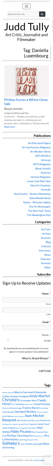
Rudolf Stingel (23, 440)
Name (46, 293)
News (47, 254)
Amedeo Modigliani (19, 396)
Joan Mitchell (40, 420)
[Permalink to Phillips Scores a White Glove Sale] (26, 96)
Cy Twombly (17, 404)
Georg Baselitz (8, 412)
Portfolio (46, 189)
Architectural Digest (39, 143)
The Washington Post (39, 215)
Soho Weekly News (40, 198)
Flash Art (46, 172)
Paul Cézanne (37, 432)
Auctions (46, 237)
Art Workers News (40, 151)
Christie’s (10, 399)
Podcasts (46, 258)
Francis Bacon (30, 407)
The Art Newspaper (40, 206)
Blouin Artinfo (43, 168)
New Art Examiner (40, 185)
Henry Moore (19, 416)
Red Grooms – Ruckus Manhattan (32, 193)
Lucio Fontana (8, 428)
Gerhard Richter (25, 411)
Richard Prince (38, 436)
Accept (47, 340)
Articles (46, 233)
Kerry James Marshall (16, 424)
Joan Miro (31, 420)
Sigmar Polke (33, 440)
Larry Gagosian (30, 424)
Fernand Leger (16, 408)
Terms (46, 334)
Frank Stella (44, 408)
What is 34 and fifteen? (36, 358)
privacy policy (39, 460)
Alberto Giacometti (24, 392)
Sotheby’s (11, 443)
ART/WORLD (43, 155)
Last (48, 314)
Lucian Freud (43, 424)
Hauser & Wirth (42, 412)
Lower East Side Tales (39, 181)
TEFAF (22, 444)
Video (47, 267)
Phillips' (12, 435)
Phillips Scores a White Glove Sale (26, 102)
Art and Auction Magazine (36, 147)
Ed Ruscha (5, 408)
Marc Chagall (20, 428)
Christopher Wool (28, 400)
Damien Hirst (29, 404)
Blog (48, 242)
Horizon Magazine (41, 176)
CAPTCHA (45, 371)
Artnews (46, 160)
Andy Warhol (40, 396)
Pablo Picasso (21, 431)
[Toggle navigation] (27, 6)
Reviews (46, 263)
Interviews (45, 250)
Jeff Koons (22, 420)
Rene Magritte (25, 435)
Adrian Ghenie (7, 392)
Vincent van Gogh (33, 443)
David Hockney (42, 404)
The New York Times (39, 210)
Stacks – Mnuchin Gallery (37, 202)
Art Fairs (46, 229)
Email (47, 322)
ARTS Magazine (42, 164)
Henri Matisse (7, 416)
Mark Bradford (31, 428)
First (48, 304)
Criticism (46, 246)
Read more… (10, 126)
